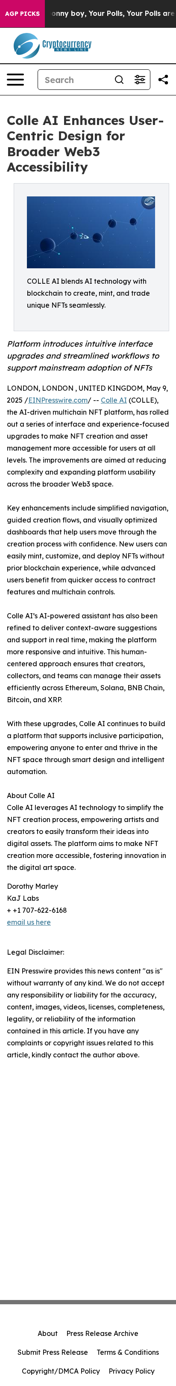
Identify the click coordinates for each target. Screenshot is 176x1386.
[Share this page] (163, 79)
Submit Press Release (53, 1352)
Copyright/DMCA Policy (61, 1371)
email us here (29, 922)
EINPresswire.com (58, 400)
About (48, 1333)
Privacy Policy (132, 1371)
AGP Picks (22, 14)
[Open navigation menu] (15, 79)
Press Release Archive (102, 1333)
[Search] (119, 79)
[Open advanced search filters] (139, 79)
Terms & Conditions (128, 1352)
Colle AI (114, 400)
